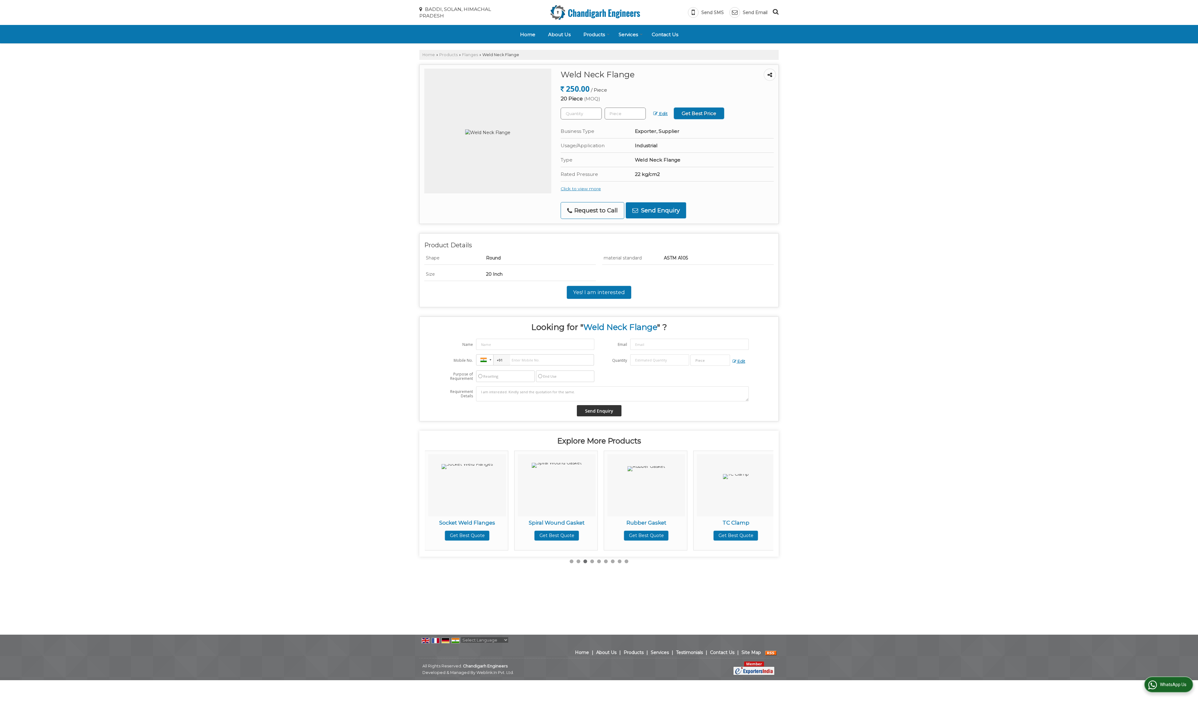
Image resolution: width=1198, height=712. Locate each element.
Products (594, 34)
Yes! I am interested (599, 292)
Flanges (470, 54)
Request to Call (595, 210)
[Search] (775, 11)
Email (622, 344)
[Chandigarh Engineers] (595, 12)
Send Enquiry (660, 210)
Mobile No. (463, 360)
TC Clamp (677, 523)
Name (467, 344)
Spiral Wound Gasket (498, 523)
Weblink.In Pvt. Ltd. (495, 672)
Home (527, 34)
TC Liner (766, 523)
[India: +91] (485, 360)
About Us (559, 34)
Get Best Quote (497, 535)
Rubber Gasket (587, 523)
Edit (663, 113)
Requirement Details (461, 394)
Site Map (751, 652)
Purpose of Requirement (461, 376)
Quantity (619, 360)
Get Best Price (699, 113)
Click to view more (581, 188)
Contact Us (665, 34)
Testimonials (689, 652)
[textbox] (625, 113)
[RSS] (771, 652)
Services (628, 34)
